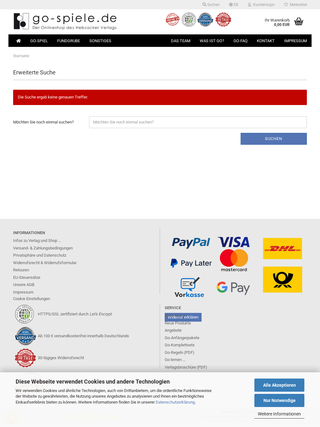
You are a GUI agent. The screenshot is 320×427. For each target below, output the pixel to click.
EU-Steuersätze (26, 277)
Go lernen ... (175, 359)
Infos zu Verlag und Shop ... (37, 240)
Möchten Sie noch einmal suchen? (43, 122)
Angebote (173, 330)
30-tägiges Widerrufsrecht (61, 357)
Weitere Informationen (279, 413)
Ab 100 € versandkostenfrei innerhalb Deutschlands (83, 336)
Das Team (180, 40)
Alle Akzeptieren (279, 385)
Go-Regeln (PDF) (179, 352)
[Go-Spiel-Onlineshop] (84, 21)
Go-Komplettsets (180, 345)
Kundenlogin (263, 5)
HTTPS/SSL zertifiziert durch (75, 314)
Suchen (213, 5)
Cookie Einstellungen (31, 298)
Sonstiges (100, 40)
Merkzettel (297, 5)
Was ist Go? (212, 40)
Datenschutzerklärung (175, 402)
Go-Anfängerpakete (182, 337)
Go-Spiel (39, 40)
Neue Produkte (178, 323)
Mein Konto (175, 315)
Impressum (295, 40)
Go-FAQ (240, 40)
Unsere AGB (23, 284)
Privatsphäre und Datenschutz (39, 255)
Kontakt (266, 40)
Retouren (21, 270)
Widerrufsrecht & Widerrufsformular (45, 262)
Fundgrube (68, 40)
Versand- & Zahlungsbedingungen (43, 248)
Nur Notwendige (279, 400)
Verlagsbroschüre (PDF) (186, 367)
